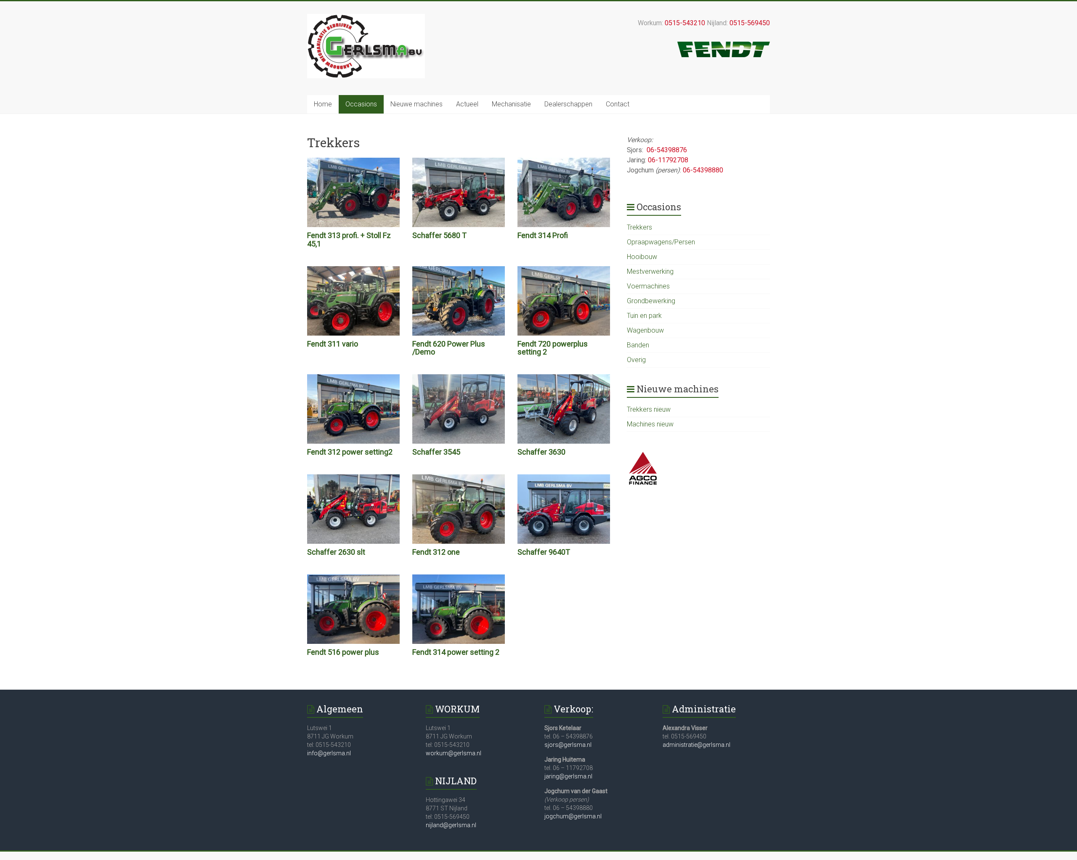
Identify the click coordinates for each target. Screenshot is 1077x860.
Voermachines (648, 286)
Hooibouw (642, 257)
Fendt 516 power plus (343, 652)
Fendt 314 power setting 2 (455, 652)
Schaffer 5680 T (439, 235)
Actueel (467, 104)
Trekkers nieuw (649, 409)
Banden (638, 345)
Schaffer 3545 (436, 451)
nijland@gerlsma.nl (451, 825)
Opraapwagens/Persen (661, 242)
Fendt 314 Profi (542, 235)
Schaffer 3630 (541, 451)
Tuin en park (644, 316)
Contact (617, 104)
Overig (636, 360)
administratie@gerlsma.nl (696, 744)
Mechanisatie (511, 104)
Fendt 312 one (436, 552)
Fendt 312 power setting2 (350, 451)
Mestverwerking (650, 271)
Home (323, 104)
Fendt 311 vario (332, 343)
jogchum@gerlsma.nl (573, 816)
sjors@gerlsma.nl (568, 744)
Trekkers (639, 227)
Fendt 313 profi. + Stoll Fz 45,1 (349, 239)
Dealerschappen (568, 104)
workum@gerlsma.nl (453, 753)
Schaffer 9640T (543, 552)
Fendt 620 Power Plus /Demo (448, 348)
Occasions (361, 104)
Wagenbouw (645, 330)
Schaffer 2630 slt (336, 552)
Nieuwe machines (416, 104)
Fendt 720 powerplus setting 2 (552, 348)
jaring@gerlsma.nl (568, 776)
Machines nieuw (650, 424)
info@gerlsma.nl (329, 753)
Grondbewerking (651, 301)
